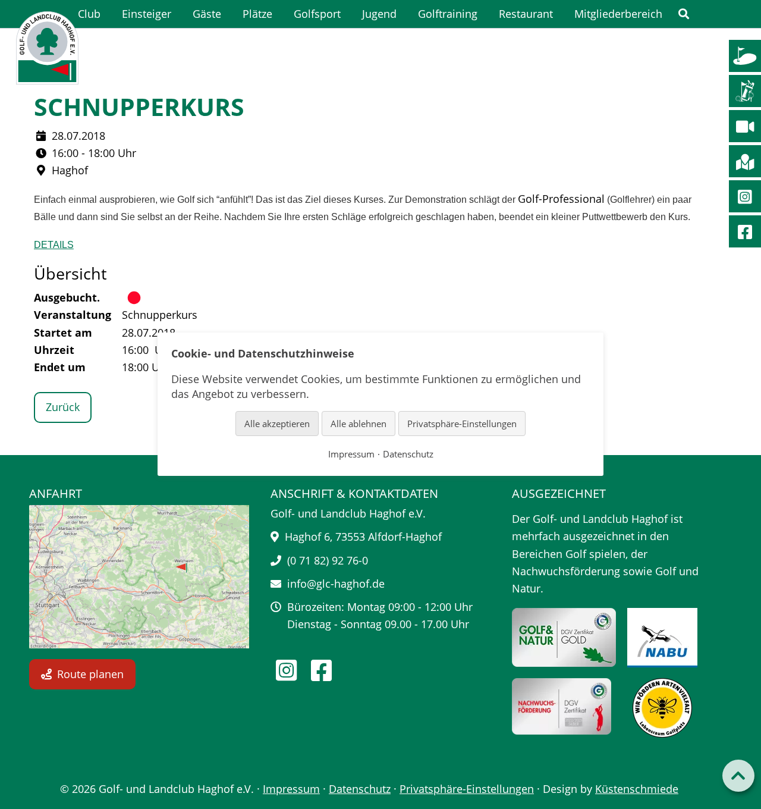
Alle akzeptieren (277, 423)
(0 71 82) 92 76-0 (327, 560)
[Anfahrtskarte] (139, 576)
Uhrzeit (54, 350)
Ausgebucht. (67, 297)
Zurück (63, 407)
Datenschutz (360, 789)
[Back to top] (738, 775)
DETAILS (54, 245)
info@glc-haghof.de (336, 583)
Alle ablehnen (358, 423)
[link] (683, 14)
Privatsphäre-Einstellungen (467, 789)
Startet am (63, 332)
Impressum (291, 789)
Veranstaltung (72, 315)
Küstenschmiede (636, 789)
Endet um (60, 367)
